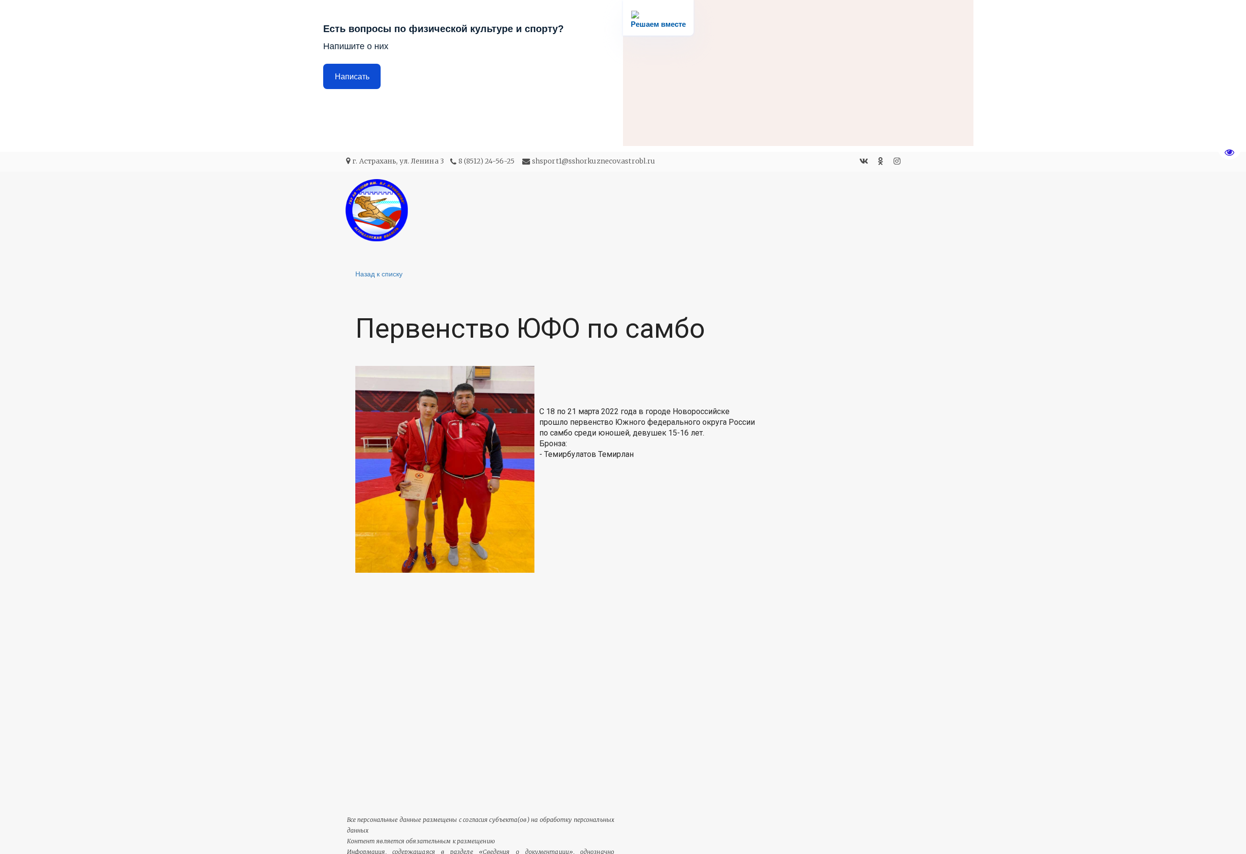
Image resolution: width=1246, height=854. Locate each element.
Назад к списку (379, 273)
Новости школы (737, 210)
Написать (352, 77)
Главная (664, 210)
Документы (817, 210)
